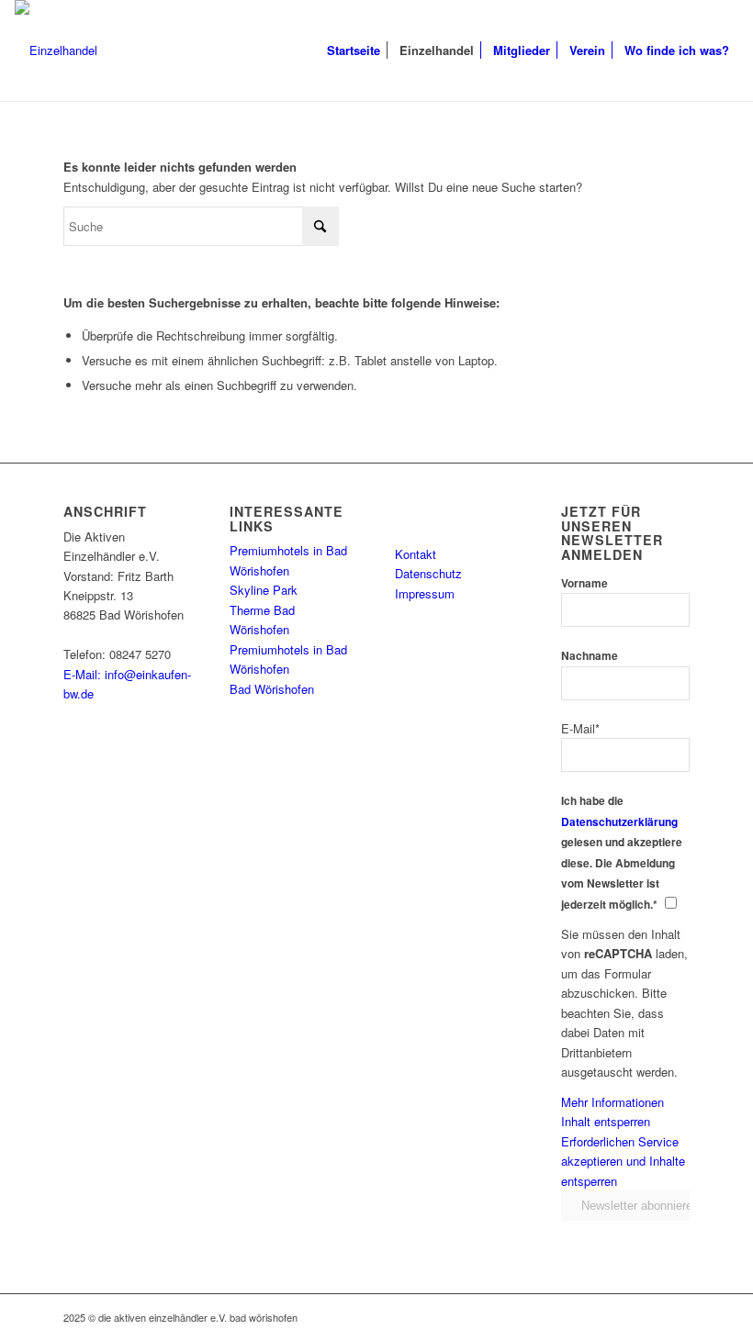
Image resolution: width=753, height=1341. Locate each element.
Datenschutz (428, 573)
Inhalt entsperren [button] (605, 1121)
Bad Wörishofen (272, 689)
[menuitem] (353, 50)
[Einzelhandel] (56, 50)
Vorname (584, 583)
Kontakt (415, 554)
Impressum (425, 593)
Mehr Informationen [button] (612, 1102)
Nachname (589, 656)
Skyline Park (264, 589)
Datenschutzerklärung (619, 822)
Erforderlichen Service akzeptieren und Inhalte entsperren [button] (623, 1161)
